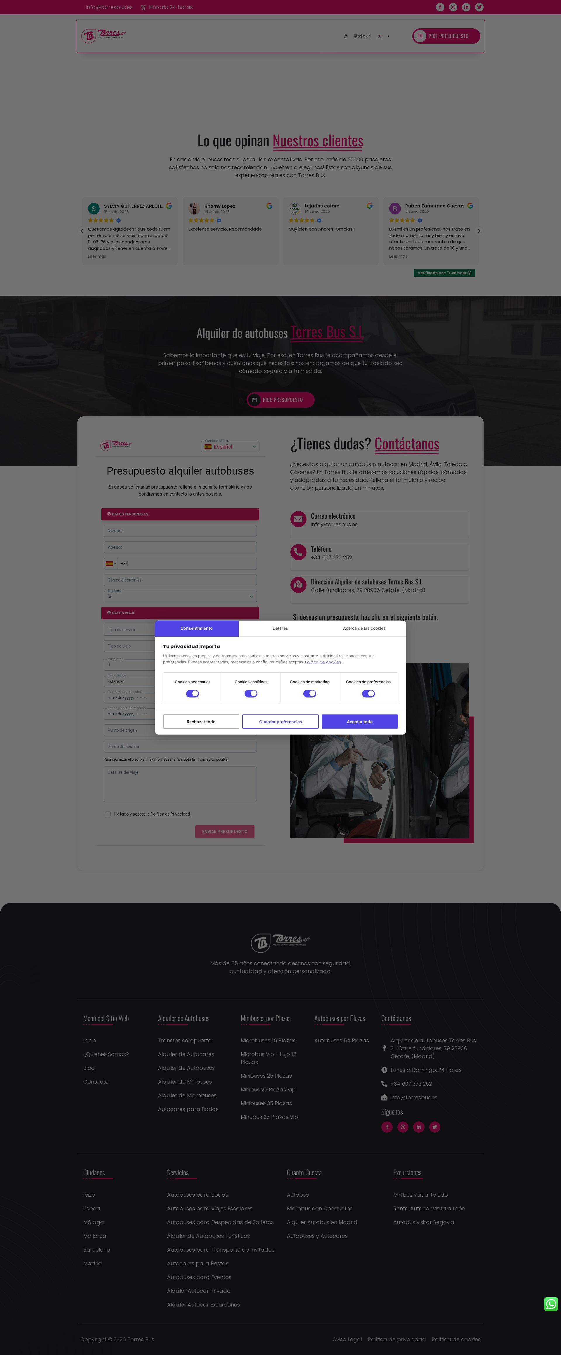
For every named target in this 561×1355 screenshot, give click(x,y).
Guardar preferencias (280, 721)
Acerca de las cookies (364, 627)
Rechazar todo (201, 721)
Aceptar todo (360, 721)
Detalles (280, 627)
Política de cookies (323, 662)
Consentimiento (197, 627)
